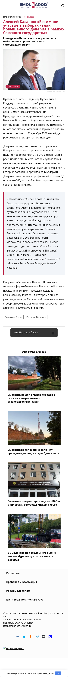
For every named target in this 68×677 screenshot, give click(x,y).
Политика (13, 86)
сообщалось (21, 282)
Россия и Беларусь (36, 317)
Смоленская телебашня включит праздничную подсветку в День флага (33, 451)
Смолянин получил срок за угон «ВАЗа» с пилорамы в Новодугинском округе (34, 502)
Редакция (13, 573)
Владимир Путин (13, 317)
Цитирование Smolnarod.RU (24, 599)
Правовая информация (21, 582)
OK (58, 673)
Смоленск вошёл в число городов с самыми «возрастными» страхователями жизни (31, 398)
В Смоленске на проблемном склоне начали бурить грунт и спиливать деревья (32, 556)
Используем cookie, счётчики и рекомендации (30, 673)
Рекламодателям (18, 590)
